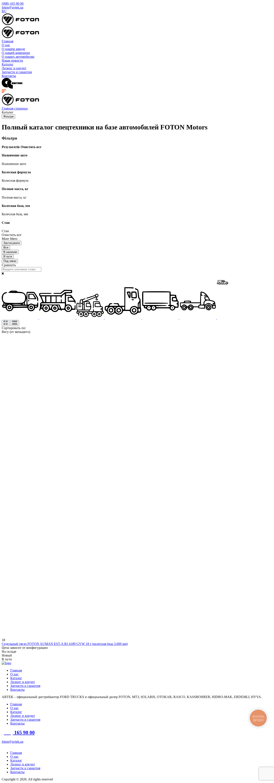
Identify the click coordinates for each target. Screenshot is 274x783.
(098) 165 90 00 (13, 3)
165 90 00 (18, 732)
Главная (7, 41)
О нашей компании (16, 53)
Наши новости (12, 60)
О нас (6, 45)
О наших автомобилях (18, 56)
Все (5, 247)
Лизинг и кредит (14, 68)
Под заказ (9, 261)
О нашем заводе (13, 49)
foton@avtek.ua (12, 7)
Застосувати (11, 243)
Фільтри (8, 116)
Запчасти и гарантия (17, 72)
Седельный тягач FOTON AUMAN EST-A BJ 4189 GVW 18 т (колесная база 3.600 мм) (65, 644)
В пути (7, 256)
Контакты (9, 76)
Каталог (7, 64)
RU (4, 11)
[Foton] (20, 24)
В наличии (10, 252)
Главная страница (15, 108)
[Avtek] (12, 87)
